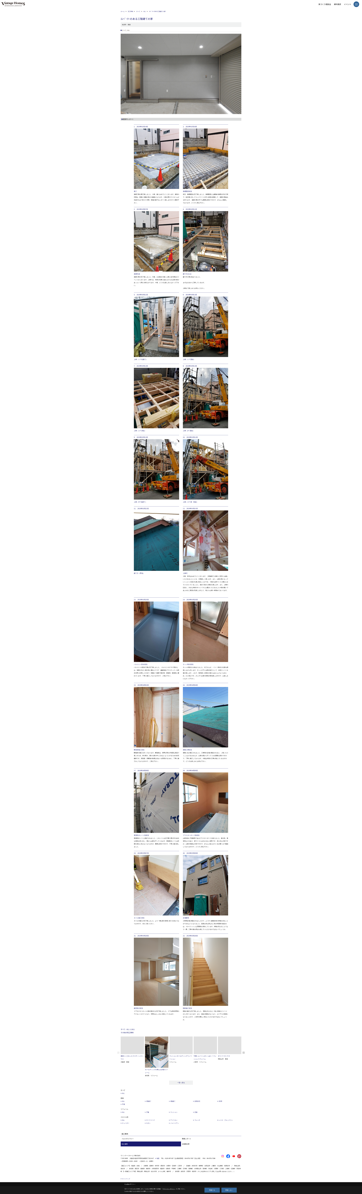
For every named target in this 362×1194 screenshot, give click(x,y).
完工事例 (125, 1144)
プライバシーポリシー (169, 1189)
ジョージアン (174, 1123)
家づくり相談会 (324, 4)
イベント (347, 4)
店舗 (195, 1112)
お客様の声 (185, 1144)
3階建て (172, 1101)
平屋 (123, 1104)
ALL (123, 1093)
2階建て (148, 1101)
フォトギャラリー (128, 1139)
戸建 (147, 1112)
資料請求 (337, 4)
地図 (157, 1158)
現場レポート (186, 1139)
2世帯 (220, 1101)
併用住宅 (197, 1101)
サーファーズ (150, 1120)
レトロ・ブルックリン (226, 1120)
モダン (148, 1123)
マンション (173, 1112)
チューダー (125, 1123)
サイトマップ (126, 1179)
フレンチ (197, 1120)
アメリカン (173, 1120)
